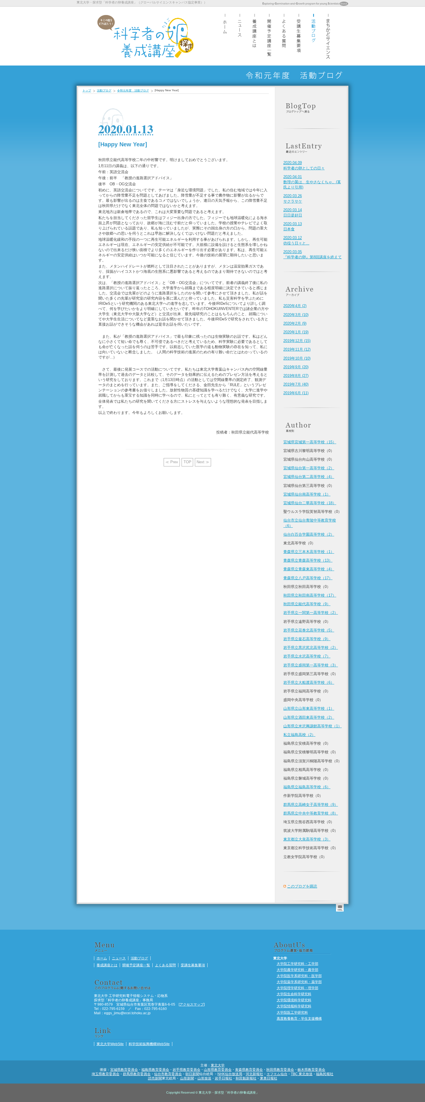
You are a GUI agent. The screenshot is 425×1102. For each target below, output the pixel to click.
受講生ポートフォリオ (328, 35)
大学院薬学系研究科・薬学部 (299, 982)
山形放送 (204, 1078)
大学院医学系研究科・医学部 (299, 976)
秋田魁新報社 (246, 1078)
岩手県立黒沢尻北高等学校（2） (310, 647)
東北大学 (218, 1065)
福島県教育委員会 (155, 1069)
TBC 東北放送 (302, 1074)
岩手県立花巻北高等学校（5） (308, 630)
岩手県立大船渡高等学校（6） (308, 682)
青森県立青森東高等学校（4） (308, 569)
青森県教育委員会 (249, 1069)
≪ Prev (171, 462)
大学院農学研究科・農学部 (297, 970)
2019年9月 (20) (295, 367)
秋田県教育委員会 (280, 1069)
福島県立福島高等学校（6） (306, 787)
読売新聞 (155, 1078)
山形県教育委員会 (218, 1069)
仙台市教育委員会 (168, 1074)
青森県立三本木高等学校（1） (308, 552)
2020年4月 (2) (294, 306)
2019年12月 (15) (297, 341)
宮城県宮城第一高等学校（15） (309, 442)
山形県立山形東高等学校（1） (308, 708)
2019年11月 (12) (297, 349)
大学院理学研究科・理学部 (297, 988)
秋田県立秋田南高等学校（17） (309, 595)
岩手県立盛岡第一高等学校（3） (310, 665)
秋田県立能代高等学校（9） (306, 604)
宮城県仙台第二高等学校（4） (308, 477)
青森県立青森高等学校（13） (307, 560)
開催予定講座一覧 (269, 35)
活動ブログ (313, 35)
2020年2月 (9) (294, 323)
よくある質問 (284, 35)
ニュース (239, 35)
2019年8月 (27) (295, 375)
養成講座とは (254, 35)
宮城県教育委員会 (124, 1069)
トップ (86, 90)
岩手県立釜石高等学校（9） (306, 639)
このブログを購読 (302, 886)
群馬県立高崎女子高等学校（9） (310, 804)
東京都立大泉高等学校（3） (306, 839)
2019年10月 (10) (297, 358)
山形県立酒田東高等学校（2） (308, 717)
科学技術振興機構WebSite (149, 1044)
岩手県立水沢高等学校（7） (306, 656)
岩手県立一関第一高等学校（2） (310, 612)
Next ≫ (203, 462)
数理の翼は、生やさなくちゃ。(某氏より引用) (312, 182)
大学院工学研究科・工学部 (297, 963)
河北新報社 (254, 1074)
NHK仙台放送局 (229, 1074)
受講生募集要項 (298, 35)
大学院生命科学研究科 (294, 994)
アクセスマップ (192, 1004)
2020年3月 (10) (295, 315)
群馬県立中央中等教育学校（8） (310, 813)
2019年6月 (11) (295, 393)
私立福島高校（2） (299, 735)
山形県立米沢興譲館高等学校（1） (312, 726)
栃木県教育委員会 (311, 1069)
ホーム (225, 35)
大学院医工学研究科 (292, 1012)
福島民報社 (324, 1074)
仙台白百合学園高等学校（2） (308, 534)
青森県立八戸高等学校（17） (307, 578)
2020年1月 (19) (295, 332)
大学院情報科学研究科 (294, 1006)
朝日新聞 (192, 1074)
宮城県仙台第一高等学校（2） (308, 468)
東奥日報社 (268, 1078)
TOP (187, 462)
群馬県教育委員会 (137, 1074)
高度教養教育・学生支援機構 (299, 1018)
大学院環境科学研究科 (294, 1000)
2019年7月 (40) (295, 384)
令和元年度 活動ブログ (133, 90)
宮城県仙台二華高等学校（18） (309, 503)
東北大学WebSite (110, 1044)
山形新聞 (187, 1078)
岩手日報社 (223, 1078)
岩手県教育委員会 (186, 1069)
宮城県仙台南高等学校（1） (306, 494)
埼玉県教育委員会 (105, 1074)
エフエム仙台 (277, 1074)
